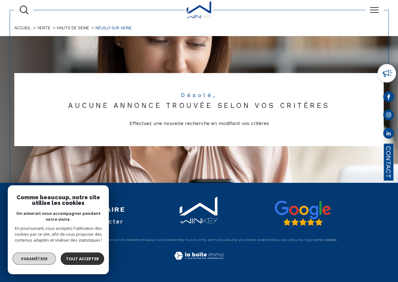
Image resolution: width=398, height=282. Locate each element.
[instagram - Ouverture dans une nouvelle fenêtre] (388, 116)
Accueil (22, 27)
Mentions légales (221, 240)
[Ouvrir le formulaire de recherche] (24, 10)
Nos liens (287, 240)
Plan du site (195, 240)
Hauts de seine (73, 27)
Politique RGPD (310, 240)
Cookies (330, 240)
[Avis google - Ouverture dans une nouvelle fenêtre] (302, 213)
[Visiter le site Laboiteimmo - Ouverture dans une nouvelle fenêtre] (199, 263)
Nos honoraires (170, 240)
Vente (43, 27)
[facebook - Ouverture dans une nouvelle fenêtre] (388, 98)
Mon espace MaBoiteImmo (258, 240)
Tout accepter (82, 258)
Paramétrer (34, 258)
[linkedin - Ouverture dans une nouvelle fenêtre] (388, 134)
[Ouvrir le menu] (374, 10)
